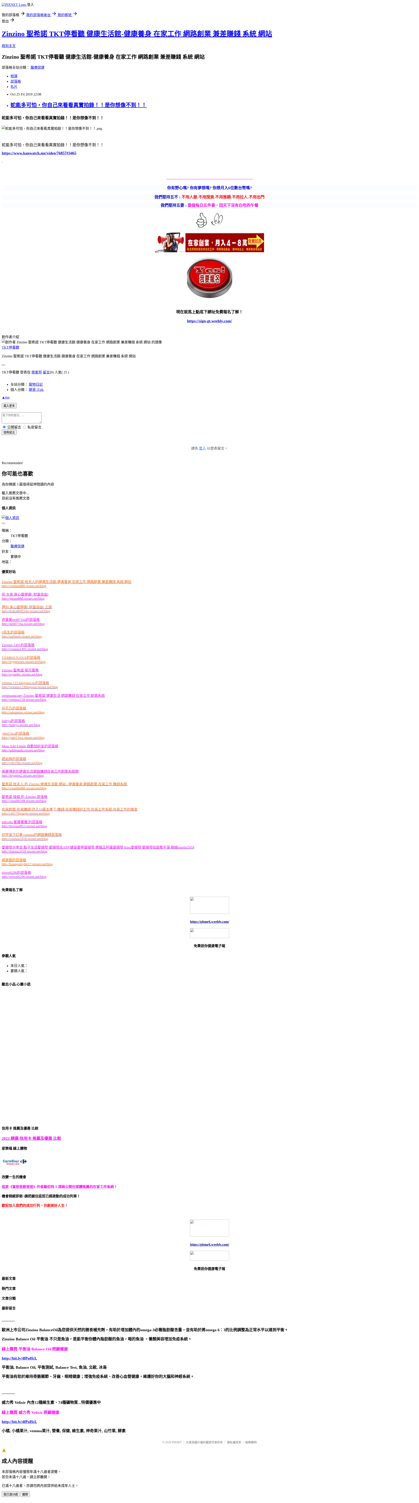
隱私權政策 (234, 1442)
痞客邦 (36, 372)
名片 (13, 87)
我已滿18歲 (10, 1494)
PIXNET (177, 1442)
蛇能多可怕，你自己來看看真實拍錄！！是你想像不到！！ (78, 105)
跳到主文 (9, 46)
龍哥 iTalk (36, 390)
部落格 (15, 81)
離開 (25, 1494)
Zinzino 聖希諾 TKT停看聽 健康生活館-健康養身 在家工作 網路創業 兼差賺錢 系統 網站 (137, 34)
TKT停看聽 (10, 347)
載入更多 (9, 405)
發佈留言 (9, 432)
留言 (46, 372)
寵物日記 (36, 384)
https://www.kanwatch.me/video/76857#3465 (39, 153)
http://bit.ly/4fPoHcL (19, 1358)
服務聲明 (251, 1442)
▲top (6, 397)
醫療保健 (38, 67)
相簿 (13, 76)
